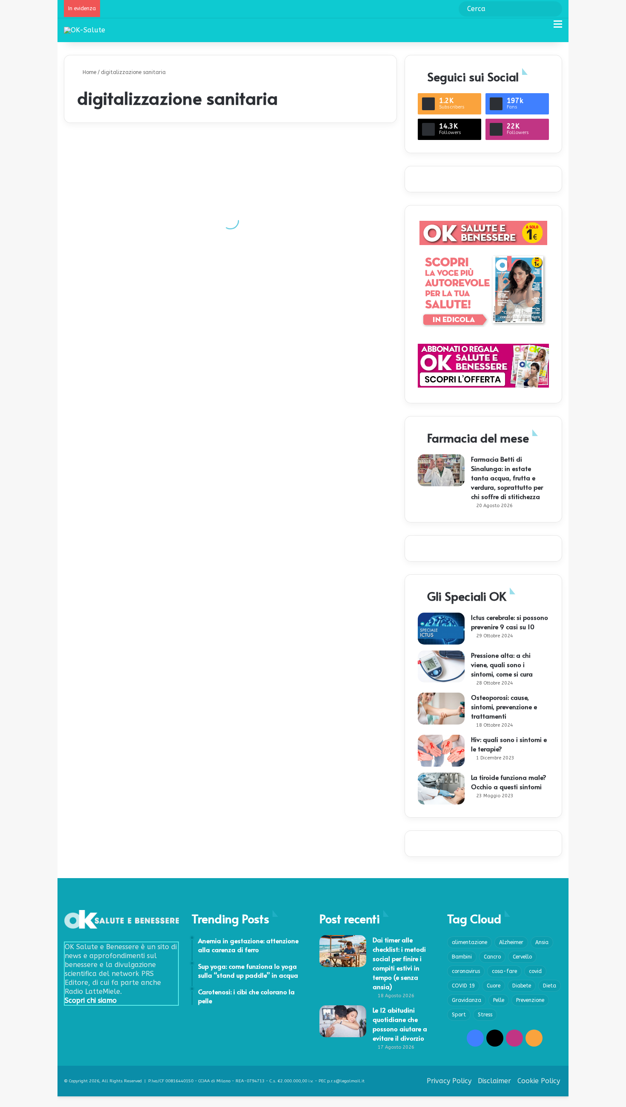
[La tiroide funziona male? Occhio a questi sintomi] (441, 789)
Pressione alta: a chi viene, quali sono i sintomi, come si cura (502, 664)
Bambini (462, 957)
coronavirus (466, 971)
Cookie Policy (538, 1081)
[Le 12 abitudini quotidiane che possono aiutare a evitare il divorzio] (342, 1021)
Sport (459, 1015)
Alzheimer (511, 942)
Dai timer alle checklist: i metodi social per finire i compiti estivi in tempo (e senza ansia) (399, 963)
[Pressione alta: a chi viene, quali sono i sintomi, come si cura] (441, 666)
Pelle (498, 1000)
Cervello (522, 957)
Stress (485, 1015)
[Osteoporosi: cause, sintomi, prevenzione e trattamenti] (441, 709)
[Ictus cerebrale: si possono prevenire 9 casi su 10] (441, 629)
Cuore (493, 986)
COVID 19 (463, 986)
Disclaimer (494, 1081)
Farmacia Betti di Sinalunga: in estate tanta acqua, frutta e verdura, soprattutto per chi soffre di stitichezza (507, 477)
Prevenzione (530, 1000)
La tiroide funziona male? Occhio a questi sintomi (508, 782)
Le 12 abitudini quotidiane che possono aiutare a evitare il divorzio (400, 1023)
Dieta (549, 986)
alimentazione (469, 942)
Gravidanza (466, 1000)
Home (88, 72)
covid (535, 971)
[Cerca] (543, 27)
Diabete (521, 986)
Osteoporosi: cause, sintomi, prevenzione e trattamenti (504, 706)
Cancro (492, 957)
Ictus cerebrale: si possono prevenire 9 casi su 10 (509, 622)
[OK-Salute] (84, 30)
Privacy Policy (449, 1081)
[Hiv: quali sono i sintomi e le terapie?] (441, 751)
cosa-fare (504, 971)
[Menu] (558, 27)
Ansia (541, 942)
